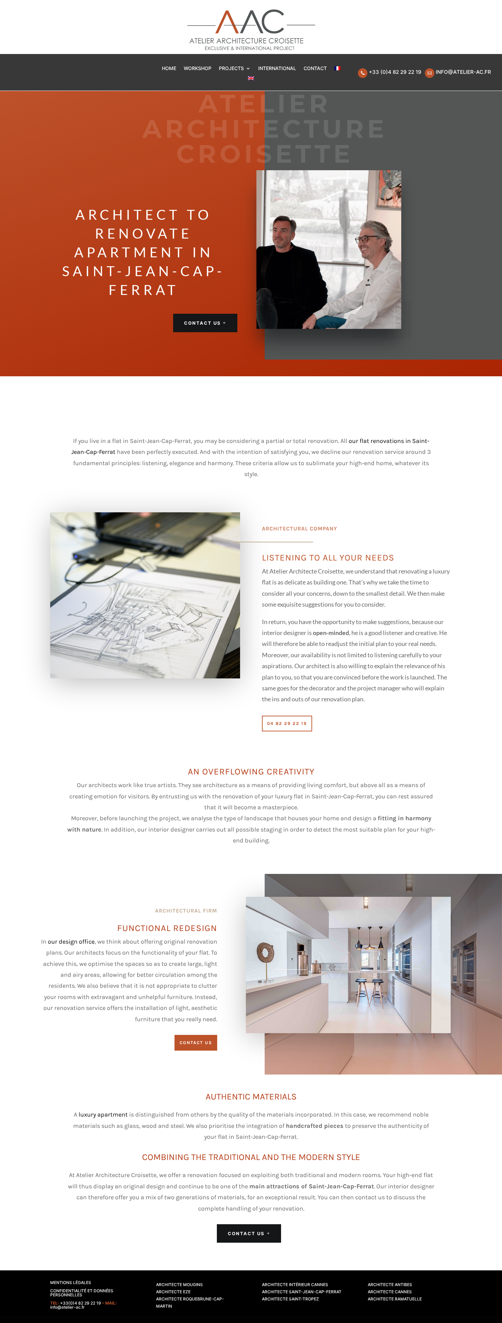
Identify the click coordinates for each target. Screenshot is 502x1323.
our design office (71, 941)
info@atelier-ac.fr (463, 72)
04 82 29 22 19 (287, 723)
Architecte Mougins (179, 1284)
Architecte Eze (173, 1291)
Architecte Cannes (390, 1291)
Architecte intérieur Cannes (295, 1284)
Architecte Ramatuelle (395, 1298)
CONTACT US (202, 323)
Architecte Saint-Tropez (290, 1298)
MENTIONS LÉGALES (70, 1282)
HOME (169, 68)
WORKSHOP (197, 68)
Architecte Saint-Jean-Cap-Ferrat (301, 1291)
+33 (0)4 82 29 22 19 (395, 72)
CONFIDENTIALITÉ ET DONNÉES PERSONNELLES (81, 1292)
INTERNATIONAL (277, 68)
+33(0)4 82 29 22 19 (80, 1303)
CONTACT (315, 68)
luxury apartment (103, 1114)
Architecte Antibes (390, 1284)
